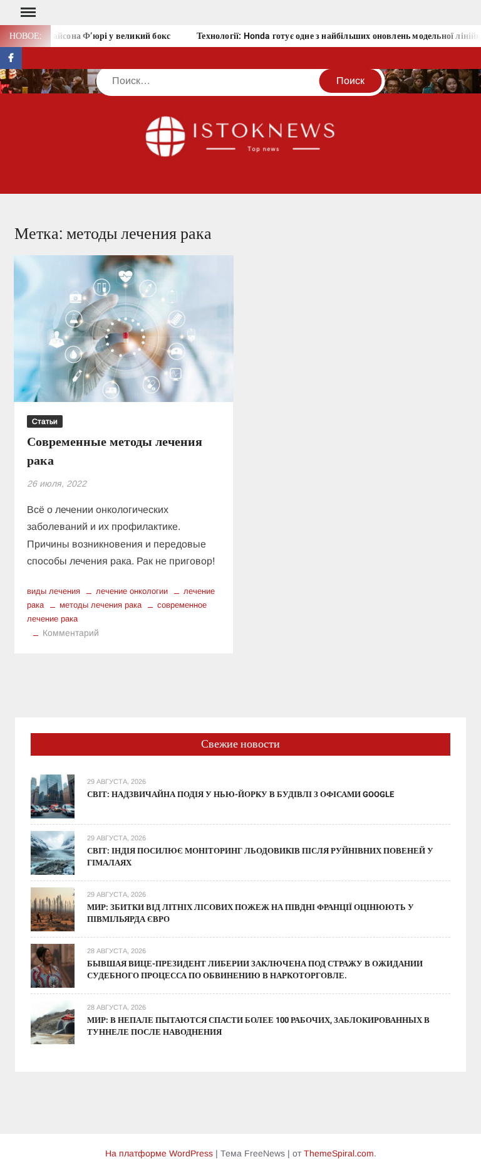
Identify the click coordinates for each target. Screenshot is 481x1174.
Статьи (45, 421)
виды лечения (53, 591)
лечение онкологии (132, 591)
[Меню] (26, 12)
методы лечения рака (100, 605)
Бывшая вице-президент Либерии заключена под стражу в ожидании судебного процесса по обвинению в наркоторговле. (255, 970)
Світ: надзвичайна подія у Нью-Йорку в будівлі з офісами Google (240, 794)
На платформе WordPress (159, 1153)
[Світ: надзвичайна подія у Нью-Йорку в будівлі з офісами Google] (53, 795)
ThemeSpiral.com (339, 1153)
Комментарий (71, 633)
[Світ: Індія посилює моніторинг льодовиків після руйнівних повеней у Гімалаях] (53, 852)
